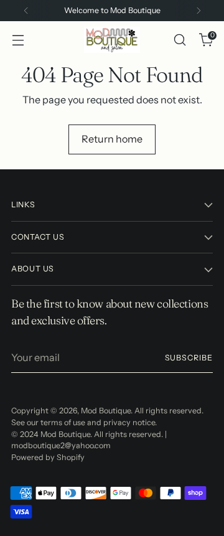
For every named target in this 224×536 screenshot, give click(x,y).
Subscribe (189, 357)
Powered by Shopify (48, 457)
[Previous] (26, 10)
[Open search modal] (179, 40)
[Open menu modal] (17, 40)
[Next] (198, 10)
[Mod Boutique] (112, 40)
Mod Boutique (106, 410)
